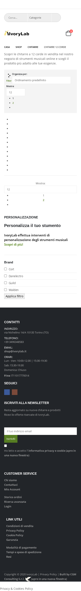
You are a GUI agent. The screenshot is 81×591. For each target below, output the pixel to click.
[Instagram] (74, 4)
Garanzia (12, 540)
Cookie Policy (14, 535)
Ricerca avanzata (15, 502)
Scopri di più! (13, 244)
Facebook (7, 392)
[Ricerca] (56, 17)
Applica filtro (14, 296)
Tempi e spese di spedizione (23, 552)
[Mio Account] (48, 33)
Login (7, 506)
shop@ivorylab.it (15, 351)
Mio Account (12, 489)
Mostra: (10, 86)
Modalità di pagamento (21, 547)
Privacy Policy (15, 530)
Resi (8, 557)
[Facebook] (68, 4)
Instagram (14, 392)
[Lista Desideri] (58, 33)
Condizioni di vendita (19, 526)
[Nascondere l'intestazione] (16, 33)
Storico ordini (13, 497)
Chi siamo (10, 480)
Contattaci (11, 485)
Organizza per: (19, 74)
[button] (6, 5)
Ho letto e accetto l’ (40, 453)
